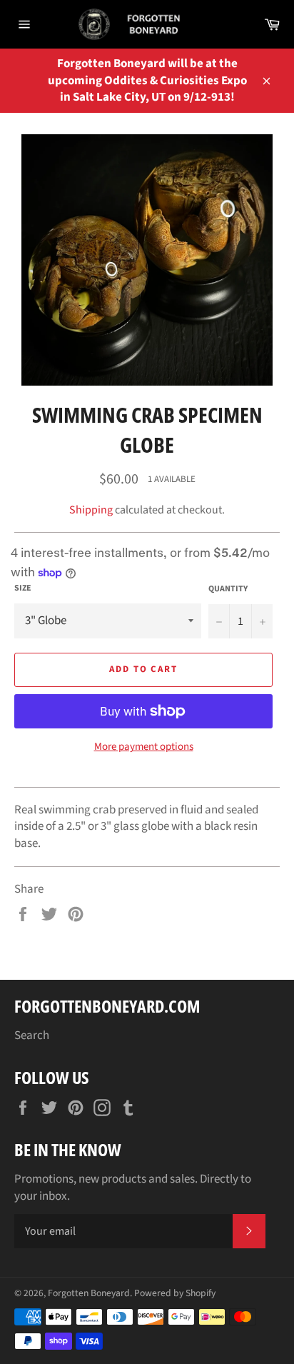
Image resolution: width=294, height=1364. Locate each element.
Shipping (91, 510)
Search (31, 1035)
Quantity (228, 589)
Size (22, 588)
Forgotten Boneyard (89, 1293)
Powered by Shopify (175, 1293)
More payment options (143, 747)
